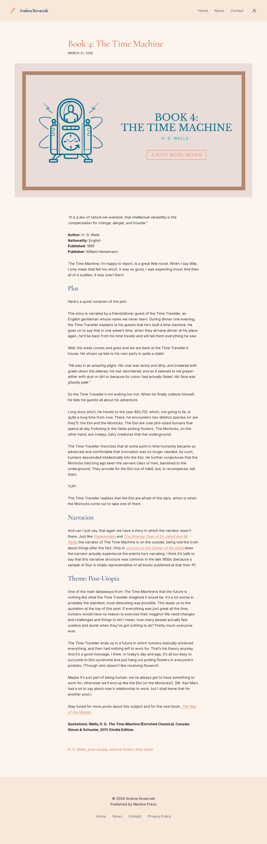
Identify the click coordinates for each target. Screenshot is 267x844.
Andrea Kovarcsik (34, 10)
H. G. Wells (77, 749)
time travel (144, 749)
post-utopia (97, 749)
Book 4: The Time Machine (115, 43)
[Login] (254, 10)
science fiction (121, 749)
